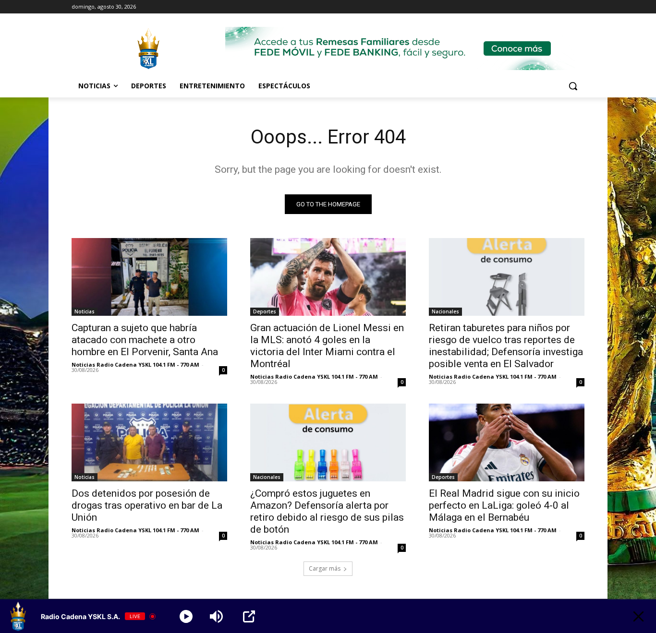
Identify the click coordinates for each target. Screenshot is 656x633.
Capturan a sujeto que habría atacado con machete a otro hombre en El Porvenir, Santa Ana (145, 340)
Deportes (264, 311)
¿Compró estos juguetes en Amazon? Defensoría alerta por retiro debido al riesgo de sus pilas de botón (327, 511)
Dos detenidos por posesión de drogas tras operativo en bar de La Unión (147, 505)
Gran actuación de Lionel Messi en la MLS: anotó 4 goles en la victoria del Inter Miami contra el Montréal (327, 346)
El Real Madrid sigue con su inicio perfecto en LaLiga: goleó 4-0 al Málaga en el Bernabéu (504, 505)
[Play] (186, 616)
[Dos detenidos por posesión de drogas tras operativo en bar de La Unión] (149, 442)
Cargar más (324, 568)
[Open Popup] (249, 616)
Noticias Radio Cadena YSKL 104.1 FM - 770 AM (135, 364)
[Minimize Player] (638, 616)
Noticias (84, 311)
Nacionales (445, 311)
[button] (572, 85)
